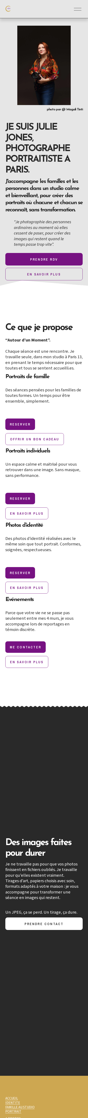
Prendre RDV (44, 259)
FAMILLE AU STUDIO (20, 1107)
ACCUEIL (11, 1098)
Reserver (20, 424)
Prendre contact (44, 923)
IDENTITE (12, 1103)
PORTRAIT (13, 1111)
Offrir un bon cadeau (34, 439)
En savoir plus (44, 274)
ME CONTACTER (25, 647)
